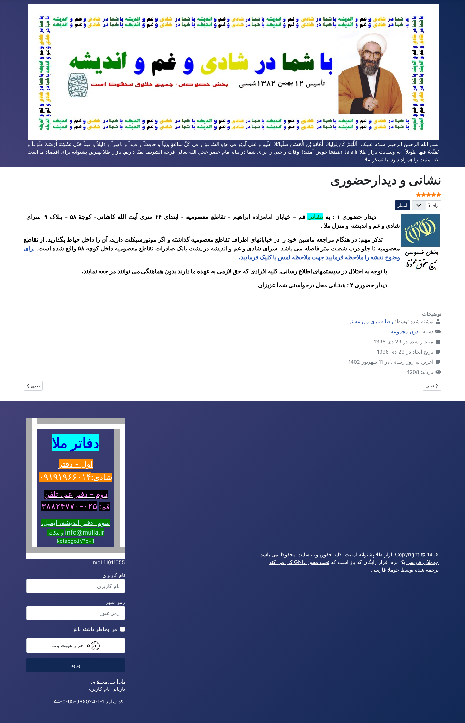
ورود (76, 665)
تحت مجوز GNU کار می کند (299, 562)
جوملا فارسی (385, 569)
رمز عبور (115, 602)
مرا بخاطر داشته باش (94, 629)
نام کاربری (113, 575)
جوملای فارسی (422, 562)
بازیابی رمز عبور (107, 681)
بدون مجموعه (405, 331)
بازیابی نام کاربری (106, 689)
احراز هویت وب (69, 645)
